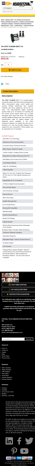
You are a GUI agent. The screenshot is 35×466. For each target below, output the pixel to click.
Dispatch (4, 393)
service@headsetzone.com (14, 332)
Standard (4, 388)
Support (4, 352)
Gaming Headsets (7, 379)
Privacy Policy (6, 358)
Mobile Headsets (6, 369)
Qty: (2, 65)
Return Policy (5, 356)
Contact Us (5, 350)
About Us (5, 345)
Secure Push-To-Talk (8, 392)
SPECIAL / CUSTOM (8, 395)
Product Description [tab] (10, 91)
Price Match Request (7, 76)
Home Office (5, 373)
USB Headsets (6, 371)
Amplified (4, 390)
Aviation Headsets (7, 377)
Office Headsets (6, 368)
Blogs (3, 354)
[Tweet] (2, 84)
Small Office (5, 375)
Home (2, 19)
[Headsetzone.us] (17, 4)
